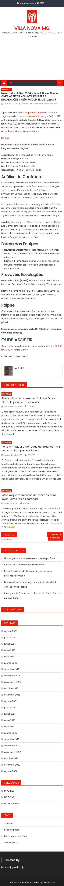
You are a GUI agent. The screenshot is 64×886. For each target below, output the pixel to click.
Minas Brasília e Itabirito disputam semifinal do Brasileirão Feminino (28, 573)
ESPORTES (6, 89)
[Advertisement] (32, 57)
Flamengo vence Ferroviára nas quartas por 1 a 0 (29, 558)
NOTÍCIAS (9, 797)
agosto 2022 (10, 771)
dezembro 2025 (12, 675)
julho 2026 (9, 637)
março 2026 (10, 662)
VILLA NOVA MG (32, 28)
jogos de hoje (17, 867)
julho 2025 (9, 707)
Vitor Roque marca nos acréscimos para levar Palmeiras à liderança (28, 497)
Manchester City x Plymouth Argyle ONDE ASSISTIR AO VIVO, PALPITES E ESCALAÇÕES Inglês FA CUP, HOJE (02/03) (56, 534)
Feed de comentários (15, 836)
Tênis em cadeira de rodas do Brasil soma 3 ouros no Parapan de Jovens (30, 448)
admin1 (24, 103)
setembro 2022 (12, 764)
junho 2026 (10, 643)
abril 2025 (9, 726)
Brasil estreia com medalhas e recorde (24, 564)
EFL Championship (31, 116)
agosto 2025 (10, 701)
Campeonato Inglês (33, 112)
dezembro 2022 (12, 745)
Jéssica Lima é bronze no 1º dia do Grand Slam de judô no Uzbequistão (28, 400)
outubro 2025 (11, 688)
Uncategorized (11, 803)
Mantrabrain (49, 882)
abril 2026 (9, 656)
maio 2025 (9, 720)
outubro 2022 (11, 758)
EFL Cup (5, 137)
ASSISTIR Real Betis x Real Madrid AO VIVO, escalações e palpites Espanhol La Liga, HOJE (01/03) (11, 534)
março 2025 (10, 732)
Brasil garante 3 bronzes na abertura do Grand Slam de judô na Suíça (32, 595)
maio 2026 (9, 650)
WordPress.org (11, 842)
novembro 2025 (12, 682)
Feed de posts (11, 829)
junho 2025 (10, 713)
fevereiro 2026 (11, 669)
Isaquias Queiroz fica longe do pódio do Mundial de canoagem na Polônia (30, 584)
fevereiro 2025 (11, 739)
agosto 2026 (10, 631)
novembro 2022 (12, 752)
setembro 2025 (12, 694)
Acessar (8, 823)
